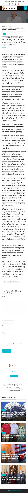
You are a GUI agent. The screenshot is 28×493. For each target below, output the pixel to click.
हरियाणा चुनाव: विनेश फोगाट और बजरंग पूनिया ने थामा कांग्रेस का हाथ (13, 436)
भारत (10, 26)
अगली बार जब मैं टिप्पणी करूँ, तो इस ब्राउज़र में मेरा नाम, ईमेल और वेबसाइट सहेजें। (13, 345)
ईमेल (3, 325)
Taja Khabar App (19, 1)
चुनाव (4, 432)
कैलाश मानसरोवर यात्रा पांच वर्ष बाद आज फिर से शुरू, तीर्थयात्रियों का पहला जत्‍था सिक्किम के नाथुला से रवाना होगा (13, 414)
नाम (3, 318)
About (6, 1)
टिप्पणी (4, 296)
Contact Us (11, 1)
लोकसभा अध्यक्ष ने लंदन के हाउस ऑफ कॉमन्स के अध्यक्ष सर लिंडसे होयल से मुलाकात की (13, 478)
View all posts (14, 376)
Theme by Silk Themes (14, 490)
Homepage (4, 26)
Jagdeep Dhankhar (13, 281)
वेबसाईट (4, 333)
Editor (6, 49)
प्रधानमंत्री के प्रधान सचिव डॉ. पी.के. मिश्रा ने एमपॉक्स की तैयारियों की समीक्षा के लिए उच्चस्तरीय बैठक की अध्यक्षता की (13, 456)
